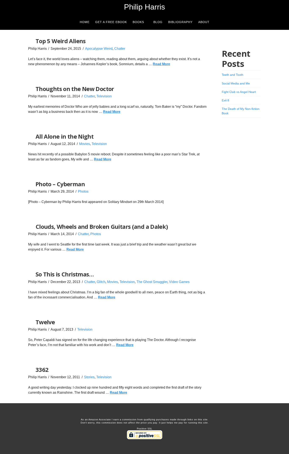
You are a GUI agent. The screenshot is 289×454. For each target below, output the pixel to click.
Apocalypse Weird (99, 48)
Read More (161, 64)
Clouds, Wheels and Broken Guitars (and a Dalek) (102, 226)
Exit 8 (225, 100)
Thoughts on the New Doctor (75, 89)
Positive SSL (144, 428)
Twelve (45, 322)
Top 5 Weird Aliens (61, 41)
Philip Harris (144, 7)
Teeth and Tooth (232, 74)
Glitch (101, 282)
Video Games (179, 282)
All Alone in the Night (65, 136)
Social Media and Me (236, 83)
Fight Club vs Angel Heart (239, 92)
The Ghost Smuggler (151, 282)
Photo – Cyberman (60, 184)
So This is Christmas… (65, 274)
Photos (83, 191)
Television (104, 96)
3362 (42, 370)
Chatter (119, 48)
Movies (84, 144)
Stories (89, 377)
